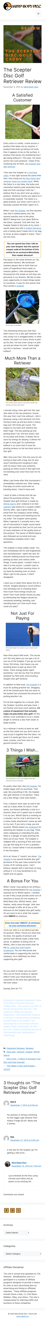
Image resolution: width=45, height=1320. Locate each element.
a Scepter (19, 286)
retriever (20, 1052)
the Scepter (20, 211)
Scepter (29, 1052)
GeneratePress (22, 1316)
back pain (11, 1052)
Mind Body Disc (19, 1163)
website (7, 507)
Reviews (30, 1048)
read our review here (22, 181)
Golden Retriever (33, 228)
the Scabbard (31, 827)
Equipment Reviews (16, 1048)
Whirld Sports (9, 504)
